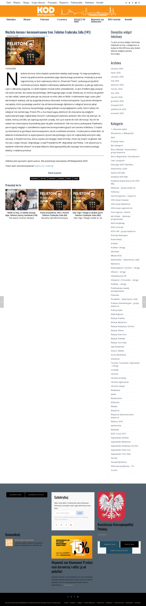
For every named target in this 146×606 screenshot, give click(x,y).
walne (113, 394)
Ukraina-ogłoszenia (120, 382)
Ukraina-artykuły (118, 378)
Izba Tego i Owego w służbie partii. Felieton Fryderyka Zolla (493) (88, 214)
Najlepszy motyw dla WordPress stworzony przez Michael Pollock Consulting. (33, 603)
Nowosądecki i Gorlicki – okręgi (125, 268)
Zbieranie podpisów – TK (122, 466)
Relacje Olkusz (117, 330)
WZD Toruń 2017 (118, 433)
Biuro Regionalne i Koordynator (125, 156)
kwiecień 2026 (117, 85)
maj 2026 (115, 81)
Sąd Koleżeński (117, 346)
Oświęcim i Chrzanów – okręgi (124, 280)
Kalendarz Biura (15, 495)
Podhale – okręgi (118, 284)
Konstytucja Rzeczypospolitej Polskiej (115, 526)
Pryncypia (52, 2)
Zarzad (114, 458)
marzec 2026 (116, 89)
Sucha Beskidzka (118, 354)
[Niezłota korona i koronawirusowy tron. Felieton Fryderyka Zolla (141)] (25, 50)
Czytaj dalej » (102, 535)
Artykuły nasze (117, 141)
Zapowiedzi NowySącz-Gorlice (124, 446)
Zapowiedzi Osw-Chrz (121, 450)
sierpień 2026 (117, 68)
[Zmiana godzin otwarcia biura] (9, 542)
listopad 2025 (117, 105)
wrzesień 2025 (117, 113)
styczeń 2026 (117, 97)
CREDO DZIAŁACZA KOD (119, 551)
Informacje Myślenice (120, 204)
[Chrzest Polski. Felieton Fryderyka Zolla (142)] (2, 302)
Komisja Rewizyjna (119, 235)
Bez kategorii (117, 145)
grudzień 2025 (117, 101)
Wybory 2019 (117, 421)
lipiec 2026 (116, 72)
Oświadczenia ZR (118, 276)
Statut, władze (117, 350)
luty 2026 (115, 93)
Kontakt (99, 2)
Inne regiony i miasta (120, 212)
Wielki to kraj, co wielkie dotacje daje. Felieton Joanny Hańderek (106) (21, 214)
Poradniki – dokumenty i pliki (124, 299)
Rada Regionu (117, 314)
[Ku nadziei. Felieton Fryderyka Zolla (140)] (144, 302)
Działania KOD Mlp (119, 176)
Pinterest (52, 178)
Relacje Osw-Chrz (119, 334)
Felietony (44, 36)
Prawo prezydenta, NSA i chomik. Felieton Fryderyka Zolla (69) (54, 214)
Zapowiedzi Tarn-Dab (121, 454)
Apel (113, 137)
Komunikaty (116, 239)
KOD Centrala (114, 19)
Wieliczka (115, 402)
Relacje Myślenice (119, 322)
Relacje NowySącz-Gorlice (122, 326)
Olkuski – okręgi (118, 272)
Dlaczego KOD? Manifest (122, 164)
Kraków (114, 243)
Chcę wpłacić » (69, 585)
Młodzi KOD (116, 255)
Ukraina (26, 19)
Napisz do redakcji (43, 165)
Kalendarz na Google (36, 495)
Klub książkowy (118, 223)
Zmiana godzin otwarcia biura (24, 540)
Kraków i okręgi (118, 247)
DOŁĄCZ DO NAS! (79, 20)
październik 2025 (118, 109)
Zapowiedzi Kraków (120, 437)
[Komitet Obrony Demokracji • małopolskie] (73, 11)
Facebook (34, 178)
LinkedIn (61, 178)
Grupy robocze (38, 2)
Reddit (69, 178)
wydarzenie (116, 425)
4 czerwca (62, 19)
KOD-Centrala (117, 227)
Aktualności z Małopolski (31, 36)
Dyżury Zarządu (118, 172)
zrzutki (114, 470)
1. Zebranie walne (119, 129)
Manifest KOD (109, 544)
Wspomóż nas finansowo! (97, 20)
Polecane (44, 19)
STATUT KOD (129, 544)
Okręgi (26, 2)
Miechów (115, 251)
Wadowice (115, 390)
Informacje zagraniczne (121, 208)
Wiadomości (116, 398)
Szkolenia (115, 359)
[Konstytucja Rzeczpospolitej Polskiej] (119, 506)
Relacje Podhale (118, 338)
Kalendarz (89, 2)
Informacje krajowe (120, 200)
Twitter (43, 178)
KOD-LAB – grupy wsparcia (123, 231)
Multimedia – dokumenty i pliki (125, 259)
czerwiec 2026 (117, 76)
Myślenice (115, 263)
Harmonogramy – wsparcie (123, 196)
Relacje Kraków (118, 318)
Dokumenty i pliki (119, 168)
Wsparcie (63, 2)
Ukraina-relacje (118, 386)
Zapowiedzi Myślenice (121, 441)
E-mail (76, 178)
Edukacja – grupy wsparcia (123, 187)
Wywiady (115, 429)
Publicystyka (76, 2)
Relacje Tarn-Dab (119, 342)
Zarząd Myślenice (119, 462)
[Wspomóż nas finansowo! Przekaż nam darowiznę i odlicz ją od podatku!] (73, 547)
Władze (16, 2)
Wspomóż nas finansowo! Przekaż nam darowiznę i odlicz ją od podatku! (72, 567)
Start (8, 2)
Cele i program (118, 160)
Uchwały (115, 370)
